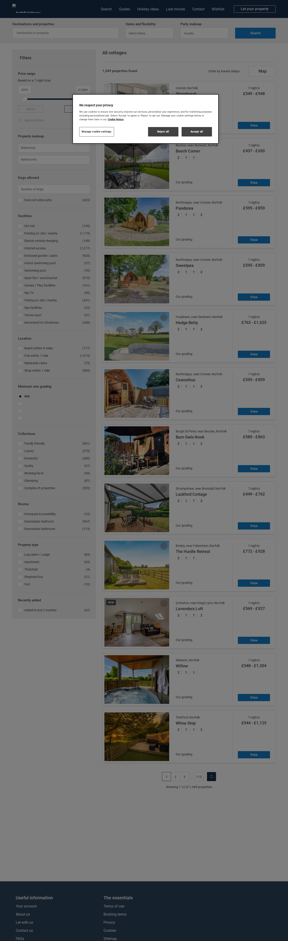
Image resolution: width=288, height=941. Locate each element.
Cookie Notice (116, 119)
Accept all (197, 131)
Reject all (163, 131)
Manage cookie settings (97, 131)
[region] (145, 119)
